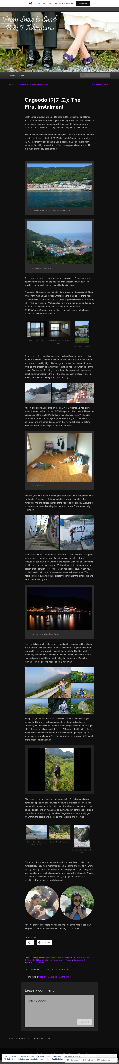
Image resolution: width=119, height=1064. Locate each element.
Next (107, 84)
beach (79, 957)
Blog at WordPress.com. (40, 1054)
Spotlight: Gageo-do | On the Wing (54, 976)
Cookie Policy (57, 1059)
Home (12, 75)
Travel (52, 957)
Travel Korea (61, 957)
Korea (55, 960)
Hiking (46, 957)
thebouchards (42, 84)
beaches (86, 957)
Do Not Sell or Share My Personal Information (70, 1054)
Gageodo (31, 960)
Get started (82, 3)
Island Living (47, 960)
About (21, 75)
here (76, 414)
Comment (84, 1022)
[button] (36, 332)
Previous (97, 84)
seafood (62, 960)
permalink (40, 962)
